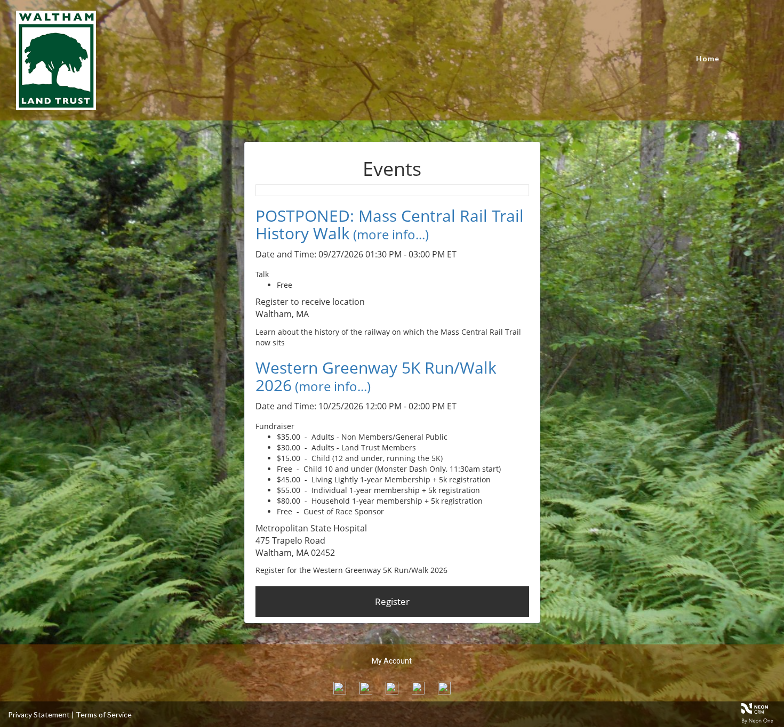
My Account (392, 661)
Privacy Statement (39, 714)
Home (707, 58)
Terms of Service (104, 714)
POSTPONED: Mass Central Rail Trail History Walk (389, 224)
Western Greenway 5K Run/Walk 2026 (376, 376)
